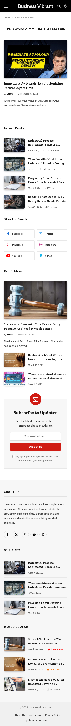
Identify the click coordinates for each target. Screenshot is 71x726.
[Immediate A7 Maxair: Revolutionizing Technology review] (35, 59)
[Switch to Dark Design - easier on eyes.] (65, 6)
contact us (35, 715)
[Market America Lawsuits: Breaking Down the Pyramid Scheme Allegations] (14, 684)
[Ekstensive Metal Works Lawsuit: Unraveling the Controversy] (14, 360)
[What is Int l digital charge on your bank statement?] (14, 379)
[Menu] (6, 6)
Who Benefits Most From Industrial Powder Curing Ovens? (46, 163)
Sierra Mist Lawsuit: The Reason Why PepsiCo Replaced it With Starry (45, 643)
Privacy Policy (34, 460)
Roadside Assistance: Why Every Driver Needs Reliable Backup (47, 201)
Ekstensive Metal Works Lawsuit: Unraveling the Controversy (45, 359)
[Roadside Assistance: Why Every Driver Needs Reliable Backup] (14, 201)
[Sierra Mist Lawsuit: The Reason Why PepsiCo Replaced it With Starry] (35, 300)
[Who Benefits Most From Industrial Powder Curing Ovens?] (14, 164)
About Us (20, 715)
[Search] (59, 6)
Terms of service (38, 720)
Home (7, 17)
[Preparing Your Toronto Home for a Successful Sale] (14, 183)
